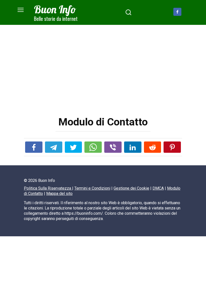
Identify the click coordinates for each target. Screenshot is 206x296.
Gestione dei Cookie (131, 188)
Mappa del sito (59, 193)
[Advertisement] (103, 74)
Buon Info (55, 9)
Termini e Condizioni (92, 188)
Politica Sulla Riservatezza (48, 188)
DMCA (158, 188)
